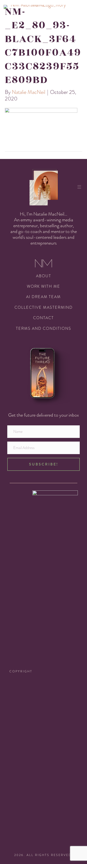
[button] (43, 464)
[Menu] (81, 186)
